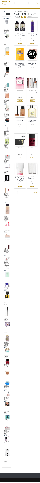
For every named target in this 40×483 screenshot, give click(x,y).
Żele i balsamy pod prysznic (32, 33)
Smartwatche (32, 61)
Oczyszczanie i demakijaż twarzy (20, 176)
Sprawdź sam (20, 43)
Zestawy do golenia (20, 33)
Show (15, 16)
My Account (36, 7)
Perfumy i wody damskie (19, 90)
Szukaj (4, 11)
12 (24, 192)
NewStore (28, 480)
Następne (34, 192)
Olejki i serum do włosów (32, 90)
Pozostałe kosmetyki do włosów (19, 61)
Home (15, 11)
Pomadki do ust (32, 147)
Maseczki (32, 176)
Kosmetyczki (20, 147)
